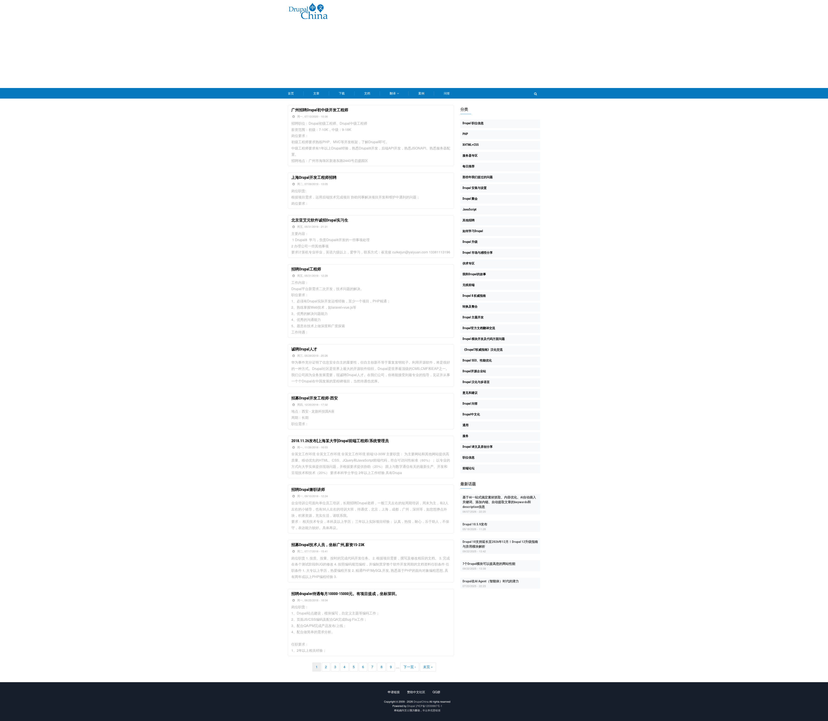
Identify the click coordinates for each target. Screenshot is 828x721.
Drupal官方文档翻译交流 (479, 328)
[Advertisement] (414, 55)
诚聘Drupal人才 (304, 349)
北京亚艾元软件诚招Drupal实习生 (319, 220)
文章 (316, 93)
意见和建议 (470, 392)
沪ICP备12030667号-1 (429, 706)
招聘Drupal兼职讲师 (308, 489)
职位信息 (469, 457)
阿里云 (405, 710)
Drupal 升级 (470, 241)
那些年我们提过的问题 (478, 177)
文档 (367, 93)
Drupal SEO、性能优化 (477, 360)
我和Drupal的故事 (474, 274)
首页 (291, 93)
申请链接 (394, 692)
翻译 (393, 93)
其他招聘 (469, 220)
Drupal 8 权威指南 (474, 295)
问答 (447, 93)
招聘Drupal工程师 (306, 269)
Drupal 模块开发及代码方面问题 (484, 339)
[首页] (308, 11)
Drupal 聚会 (470, 198)
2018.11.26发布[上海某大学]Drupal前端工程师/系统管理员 (340, 440)
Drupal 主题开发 (473, 317)
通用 (466, 425)
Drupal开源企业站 (474, 371)
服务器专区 (470, 155)
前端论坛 (469, 468)
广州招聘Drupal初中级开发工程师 (319, 110)
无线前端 (469, 285)
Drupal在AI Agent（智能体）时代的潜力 (491, 581)
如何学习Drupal (473, 231)
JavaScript (469, 209)
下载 (342, 93)
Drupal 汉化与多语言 (476, 382)
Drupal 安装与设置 (475, 188)
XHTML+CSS (471, 144)
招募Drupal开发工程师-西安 (314, 398)
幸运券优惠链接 (431, 710)
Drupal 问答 (470, 403)
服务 (466, 436)
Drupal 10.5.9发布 (475, 524)
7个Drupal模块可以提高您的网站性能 (489, 564)
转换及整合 (470, 306)
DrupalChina (421, 701)
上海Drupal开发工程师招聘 (314, 177)
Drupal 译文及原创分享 (478, 446)
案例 (421, 93)
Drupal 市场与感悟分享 (478, 252)
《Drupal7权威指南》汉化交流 (483, 349)
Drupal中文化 (471, 414)
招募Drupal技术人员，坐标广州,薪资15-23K (327, 544)
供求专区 (469, 263)
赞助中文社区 (416, 692)
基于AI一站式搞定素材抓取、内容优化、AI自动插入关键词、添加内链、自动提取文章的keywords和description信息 (499, 502)
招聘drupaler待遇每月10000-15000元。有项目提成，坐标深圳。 (345, 593)
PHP (465, 134)
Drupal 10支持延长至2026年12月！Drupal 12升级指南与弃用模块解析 (500, 544)
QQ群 (436, 692)
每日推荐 (469, 166)
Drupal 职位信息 (473, 123)
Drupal (411, 706)
